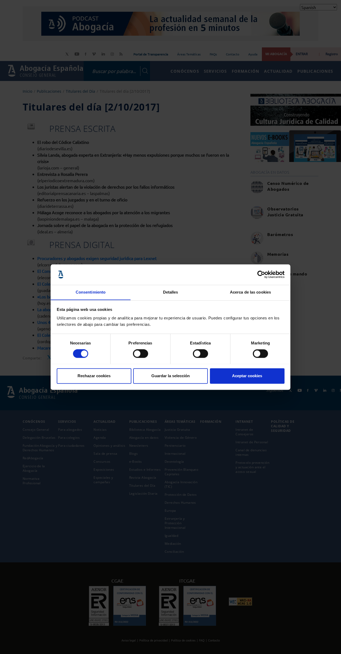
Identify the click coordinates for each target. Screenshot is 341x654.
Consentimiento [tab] (90, 292)
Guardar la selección (170, 375)
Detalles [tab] (170, 292)
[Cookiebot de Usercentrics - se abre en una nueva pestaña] (261, 274)
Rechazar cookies (94, 375)
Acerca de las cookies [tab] (250, 292)
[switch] (140, 353)
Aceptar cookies (247, 375)
